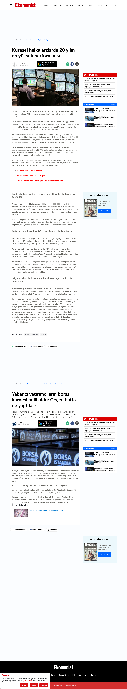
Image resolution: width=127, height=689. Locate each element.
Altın (108, 5)
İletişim (93, 675)
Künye (86, 675)
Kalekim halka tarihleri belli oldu (31, 171)
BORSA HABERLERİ (90, 104)
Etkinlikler (81, 5)
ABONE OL (104, 211)
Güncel (46, 5)
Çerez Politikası (50, 675)
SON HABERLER (91, 75)
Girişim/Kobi (58, 5)
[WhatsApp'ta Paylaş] (67, 64)
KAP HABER (112, 104)
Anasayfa (15, 40)
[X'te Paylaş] (77, 64)
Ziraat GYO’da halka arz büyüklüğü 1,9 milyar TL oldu (40, 181)
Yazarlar (91, 5)
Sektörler (69, 5)
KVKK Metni (76, 675)
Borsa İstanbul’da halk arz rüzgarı (31, 176)
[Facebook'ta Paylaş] (72, 64)
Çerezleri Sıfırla (64, 675)
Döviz (99, 5)
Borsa (21, 40)
